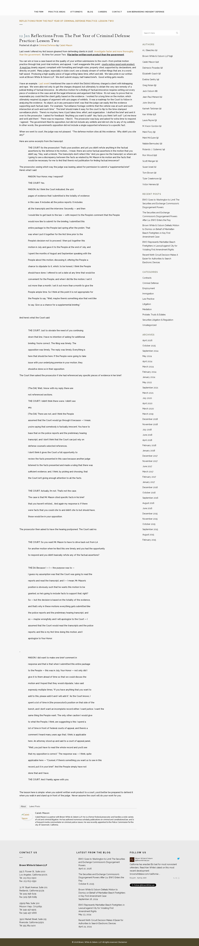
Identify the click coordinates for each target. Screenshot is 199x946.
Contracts (147, 278)
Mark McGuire (149, 138)
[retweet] (176, 878)
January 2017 (148, 482)
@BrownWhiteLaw (142, 860)
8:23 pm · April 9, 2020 (138, 878)
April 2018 (147, 440)
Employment (148, 288)
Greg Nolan (147, 85)
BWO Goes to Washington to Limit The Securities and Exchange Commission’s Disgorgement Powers (160, 203)
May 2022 (147, 382)
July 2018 (147, 429)
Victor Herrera (149, 184)
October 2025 (149, 345)
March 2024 (148, 366)
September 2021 (150, 387)
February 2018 (149, 445)
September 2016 (150, 498)
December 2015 (149, 513)
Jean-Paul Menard (150, 97)
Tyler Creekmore (150, 178)
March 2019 (147, 414)
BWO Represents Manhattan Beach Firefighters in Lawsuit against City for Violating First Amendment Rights (159, 246)
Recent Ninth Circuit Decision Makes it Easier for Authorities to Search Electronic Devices (160, 259)
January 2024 (148, 377)
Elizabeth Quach (150, 73)
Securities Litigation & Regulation (157, 320)
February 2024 (149, 372)
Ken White (147, 114)
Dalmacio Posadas (151, 68)
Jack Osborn (148, 91)
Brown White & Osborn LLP (155, 56)
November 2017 (149, 461)
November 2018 (150, 424)
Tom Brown (147, 173)
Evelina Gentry (149, 79)
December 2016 (150, 487)
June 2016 (147, 508)
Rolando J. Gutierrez (152, 149)
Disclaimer (122, 942)
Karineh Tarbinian (150, 108)
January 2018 (148, 450)
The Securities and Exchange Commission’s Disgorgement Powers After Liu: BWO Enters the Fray (159, 216)
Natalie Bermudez (150, 143)
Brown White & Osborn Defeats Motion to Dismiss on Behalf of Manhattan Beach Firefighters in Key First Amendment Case (102, 892)
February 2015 (149, 540)
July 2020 (147, 398)
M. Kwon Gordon (150, 126)
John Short (147, 103)
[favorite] (178, 878)
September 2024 (150, 351)
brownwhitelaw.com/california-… (145, 874)
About (23, 806)
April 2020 (147, 403)
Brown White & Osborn (144, 858)
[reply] (174, 878)
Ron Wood (147, 155)
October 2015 (148, 524)
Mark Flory (147, 132)
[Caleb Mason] (27, 819)
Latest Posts (34, 806)
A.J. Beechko (148, 50)
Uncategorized (149, 325)
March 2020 (148, 408)
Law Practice (148, 299)
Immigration (148, 293)
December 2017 (149, 456)
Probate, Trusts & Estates (154, 314)
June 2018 (147, 435)
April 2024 (147, 361)
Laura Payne (148, 120)
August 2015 (148, 534)
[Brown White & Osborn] (132, 861)
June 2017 (147, 466)
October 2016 (149, 492)
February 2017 (149, 477)
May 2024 (147, 356)
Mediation (147, 309)
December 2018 (150, 419)
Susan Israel (148, 167)
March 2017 (147, 471)
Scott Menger (148, 161)
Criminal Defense (47, 45)
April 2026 (147, 340)
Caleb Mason (65, 45)
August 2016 (148, 503)
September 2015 (150, 529)
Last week (44, 83)
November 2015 (149, 519)
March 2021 (147, 393)
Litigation (146, 304)
